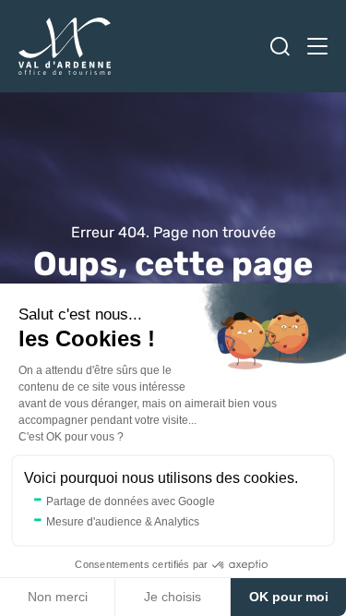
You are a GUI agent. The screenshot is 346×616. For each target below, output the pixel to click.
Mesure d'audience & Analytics (122, 521)
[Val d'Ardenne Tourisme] (64, 46)
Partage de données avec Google (130, 501)
